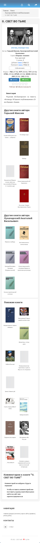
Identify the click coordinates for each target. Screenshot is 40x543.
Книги (12, 11)
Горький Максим (13, 51)
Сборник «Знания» (22, 56)
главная (6, 514)
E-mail (11, 527)
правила (32, 514)
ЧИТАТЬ (26, 80)
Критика (14, 48)
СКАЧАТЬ (14, 80)
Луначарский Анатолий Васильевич (17, 13)
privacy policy (8, 515)
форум (11, 514)
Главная (5, 11)
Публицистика (23, 48)
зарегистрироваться (15, 496)
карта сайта (25, 514)
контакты (17, 514)
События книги (19, 68)
